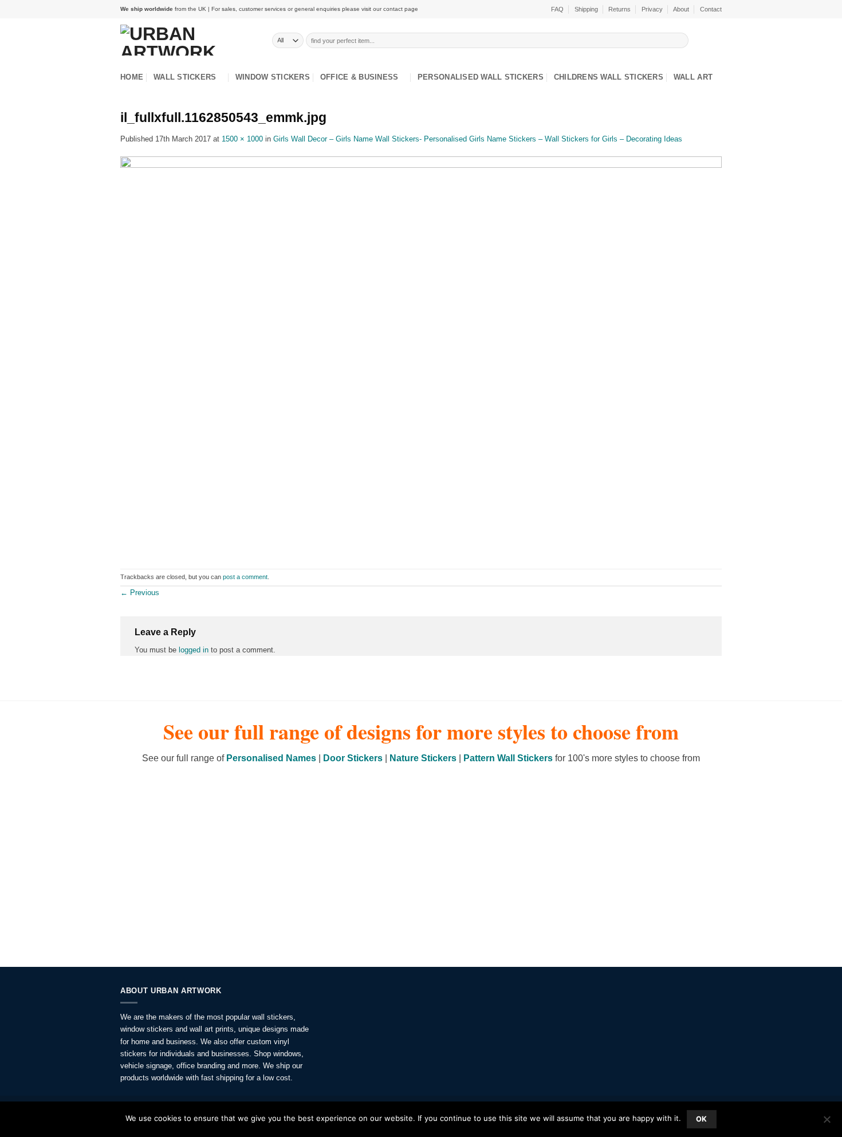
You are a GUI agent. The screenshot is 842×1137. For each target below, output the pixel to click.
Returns (619, 9)
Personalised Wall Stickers (481, 77)
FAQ (557, 9)
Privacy (652, 9)
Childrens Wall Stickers (608, 77)
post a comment (245, 576)
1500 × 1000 (242, 139)
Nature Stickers (423, 758)
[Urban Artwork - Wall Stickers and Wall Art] (187, 40)
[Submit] (680, 40)
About (681, 9)
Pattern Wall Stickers (508, 758)
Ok (701, 1119)
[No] (826, 1123)
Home (131, 77)
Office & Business (359, 77)
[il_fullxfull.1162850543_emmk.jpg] (421, 356)
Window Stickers (272, 77)
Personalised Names (271, 758)
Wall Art (693, 77)
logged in (193, 650)
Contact (711, 9)
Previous (139, 592)
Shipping (586, 9)
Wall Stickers (185, 77)
